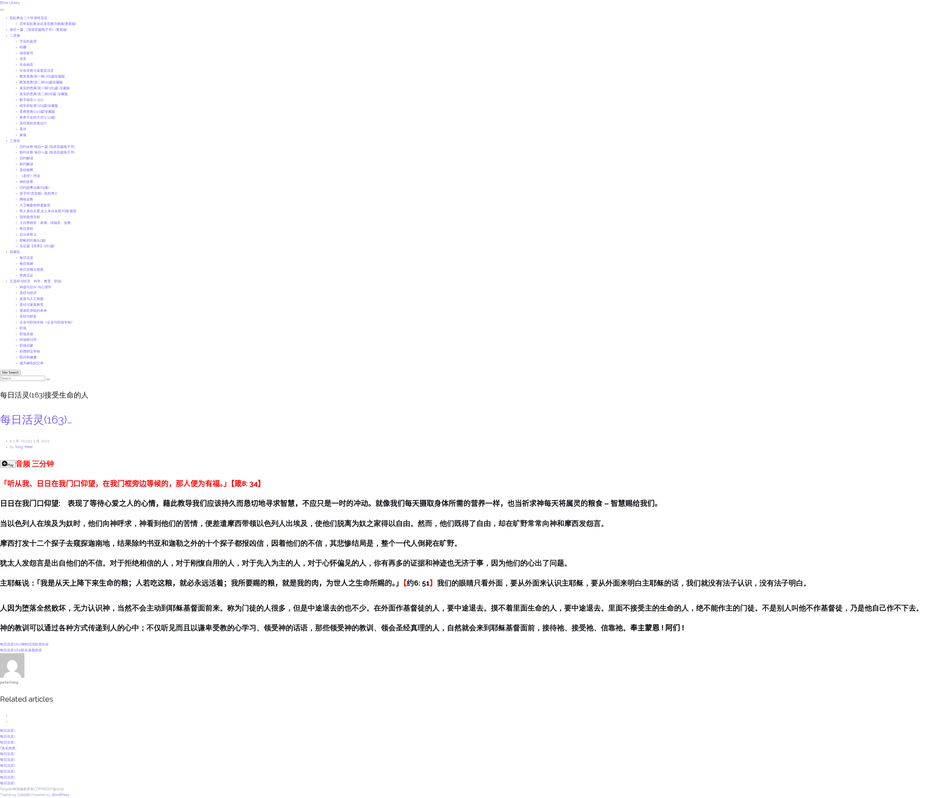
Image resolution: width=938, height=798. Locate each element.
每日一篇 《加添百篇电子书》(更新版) (38, 30)
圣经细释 (26, 170)
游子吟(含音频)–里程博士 (39, 193)
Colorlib (23, 795)
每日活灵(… (8, 730)
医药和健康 (28, 357)
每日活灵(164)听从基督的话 (21, 650)
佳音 (23, 59)
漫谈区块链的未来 (33, 310)
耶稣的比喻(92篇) (33, 240)
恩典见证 (26, 275)
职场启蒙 (26, 345)
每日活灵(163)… (36, 419)
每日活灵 (26, 258)
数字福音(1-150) (31, 100)
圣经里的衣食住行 (33, 123)
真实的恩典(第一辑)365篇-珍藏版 (45, 88)
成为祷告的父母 (31, 363)
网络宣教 (26, 199)
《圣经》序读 (30, 176)
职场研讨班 (28, 340)
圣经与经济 (28, 293)
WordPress (60, 795)
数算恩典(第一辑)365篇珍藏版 (42, 76)
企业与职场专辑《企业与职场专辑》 (47, 322)
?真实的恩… (8, 748)
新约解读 (26, 164)
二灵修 (15, 35)
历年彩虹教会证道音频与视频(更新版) (48, 24)
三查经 (15, 141)
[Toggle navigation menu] (2, 10)
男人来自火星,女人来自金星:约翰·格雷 (48, 211)
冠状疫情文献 (30, 217)
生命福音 (26, 64)
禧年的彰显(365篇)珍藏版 (39, 106)
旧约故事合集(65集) (34, 187)
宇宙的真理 (28, 41)
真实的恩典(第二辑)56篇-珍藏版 (44, 94)
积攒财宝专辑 (30, 351)
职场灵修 (26, 334)
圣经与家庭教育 (31, 305)
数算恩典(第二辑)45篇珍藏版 (41, 82)
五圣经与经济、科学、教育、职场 (35, 281)
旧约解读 (26, 158)
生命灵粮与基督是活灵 (37, 70)
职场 (23, 328)
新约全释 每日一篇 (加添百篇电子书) (47, 152)
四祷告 (15, 252)
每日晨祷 (26, 264)
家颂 (23, 135)
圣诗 (23, 129)
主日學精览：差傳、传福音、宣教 (45, 223)
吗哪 (23, 47)
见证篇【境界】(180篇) (37, 246)
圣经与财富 (28, 316)
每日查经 (26, 229)
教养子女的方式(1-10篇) (37, 117)
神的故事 (26, 182)
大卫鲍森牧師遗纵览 (35, 205)
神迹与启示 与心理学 (35, 287)
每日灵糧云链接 (31, 269)
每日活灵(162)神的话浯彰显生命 (24, 644)
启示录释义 (28, 234)
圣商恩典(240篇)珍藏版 (37, 111)
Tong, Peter (24, 447)
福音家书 (26, 53)
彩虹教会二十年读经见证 (28, 18)
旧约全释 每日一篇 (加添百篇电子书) (47, 147)
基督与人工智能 (32, 299)
